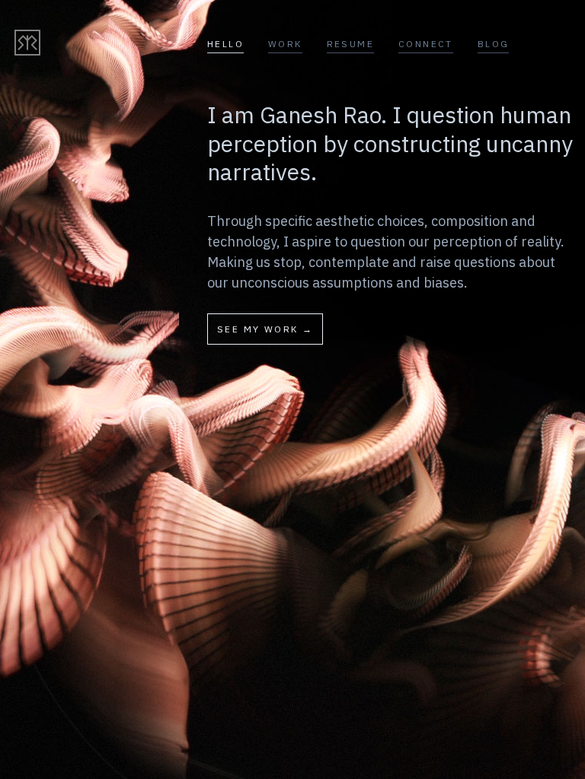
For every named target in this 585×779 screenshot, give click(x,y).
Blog (494, 43)
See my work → (265, 329)
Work (285, 43)
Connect (425, 43)
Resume (350, 43)
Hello (225, 43)
